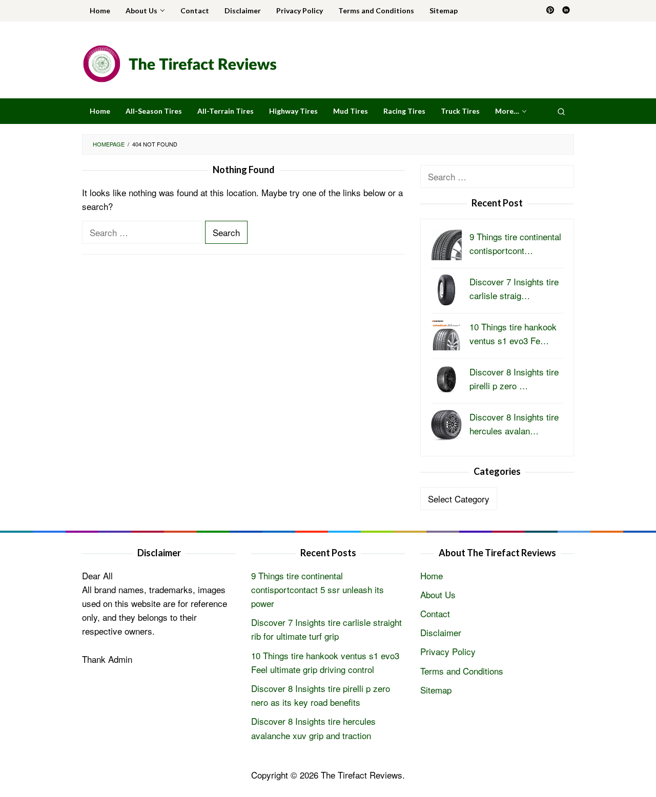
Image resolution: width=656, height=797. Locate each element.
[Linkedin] (566, 11)
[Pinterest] (550, 11)
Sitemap (436, 689)
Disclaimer (440, 632)
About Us (438, 594)
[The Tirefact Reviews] (179, 62)
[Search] (561, 111)
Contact (435, 613)
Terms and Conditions (461, 670)
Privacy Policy (448, 651)
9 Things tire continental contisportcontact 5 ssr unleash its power (317, 589)
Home (431, 575)
